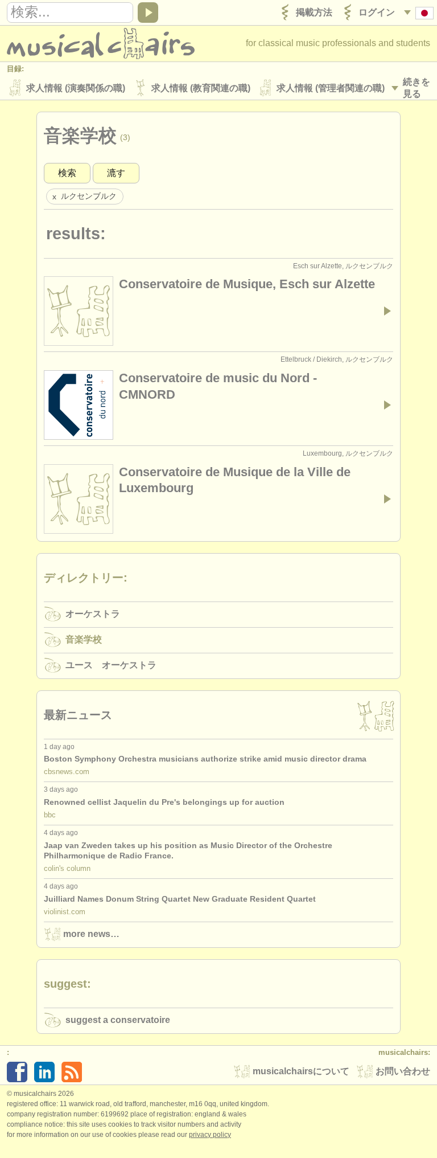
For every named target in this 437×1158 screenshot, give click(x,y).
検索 (67, 173)
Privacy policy (210, 1135)
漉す (116, 173)
